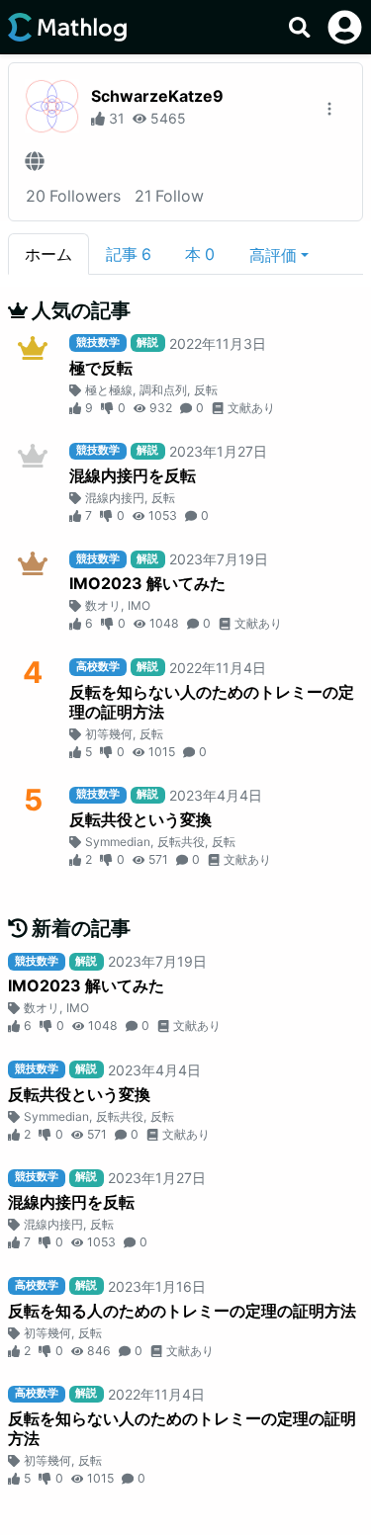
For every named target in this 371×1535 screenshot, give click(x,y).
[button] (279, 254)
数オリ (103, 605)
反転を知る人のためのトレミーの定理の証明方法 (182, 1311)
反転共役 (181, 841)
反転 (206, 390)
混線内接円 (114, 497)
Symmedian (117, 841)
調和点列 (163, 390)
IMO (139, 605)
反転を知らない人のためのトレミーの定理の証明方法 (211, 702)
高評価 (273, 255)
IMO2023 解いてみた (147, 583)
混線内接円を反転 (132, 475)
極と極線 (109, 390)
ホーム (48, 254)
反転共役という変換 (140, 819)
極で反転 (101, 368)
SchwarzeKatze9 (157, 96)
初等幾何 (109, 733)
